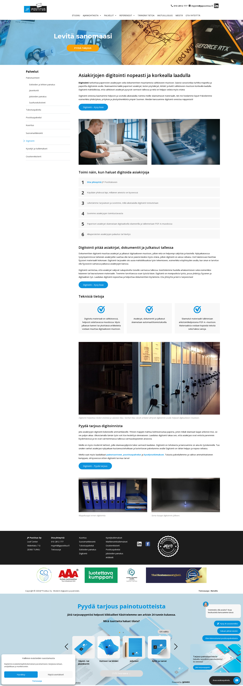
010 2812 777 (180, 5)
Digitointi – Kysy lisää (93, 107)
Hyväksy (21, 674)
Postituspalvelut (34, 117)
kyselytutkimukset (154, 454)
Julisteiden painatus (38, 96)
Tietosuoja (37, 681)
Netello (214, 591)
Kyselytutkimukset (114, 537)
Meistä (179, 15)
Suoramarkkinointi (34, 133)
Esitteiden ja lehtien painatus (42, 84)
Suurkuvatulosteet (37, 102)
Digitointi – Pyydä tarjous (95, 466)
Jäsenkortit (34, 90)
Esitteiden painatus (87, 549)
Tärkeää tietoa (146, 15)
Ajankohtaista (90, 15)
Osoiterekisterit (33, 156)
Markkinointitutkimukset (117, 541)
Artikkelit (109, 557)
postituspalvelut (132, 454)
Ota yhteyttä (193, 15)
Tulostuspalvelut (86, 545)
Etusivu (76, 15)
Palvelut (109, 15)
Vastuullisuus (165, 15)
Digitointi (30, 140)
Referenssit (125, 15)
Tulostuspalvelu (33, 109)
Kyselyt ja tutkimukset (36, 148)
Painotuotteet (33, 77)
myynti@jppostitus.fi (202, 5)
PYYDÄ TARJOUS (82, 48)
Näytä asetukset (56, 674)
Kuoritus (30, 125)
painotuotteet (114, 454)
